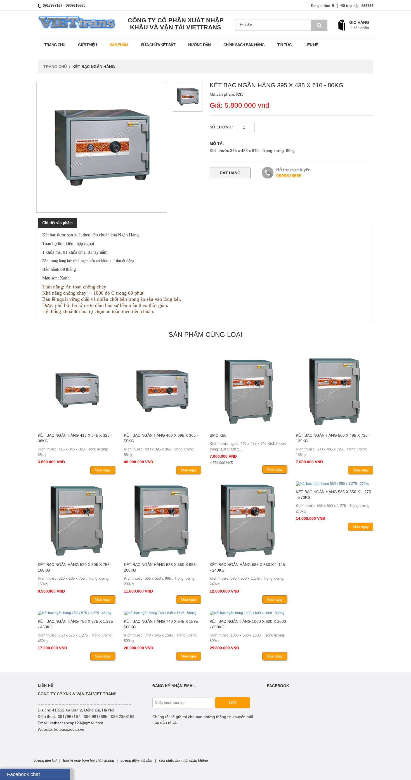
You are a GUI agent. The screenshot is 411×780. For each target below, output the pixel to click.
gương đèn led (45, 761)
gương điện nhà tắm (136, 761)
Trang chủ (55, 66)
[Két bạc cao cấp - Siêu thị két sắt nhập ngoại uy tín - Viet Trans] (77, 20)
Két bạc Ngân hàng (93, 66)
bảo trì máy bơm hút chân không (88, 761)
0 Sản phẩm (360, 28)
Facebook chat (23, 774)
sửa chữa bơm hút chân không (184, 761)
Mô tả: (217, 143)
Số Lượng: (221, 127)
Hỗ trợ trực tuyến (293, 169)
